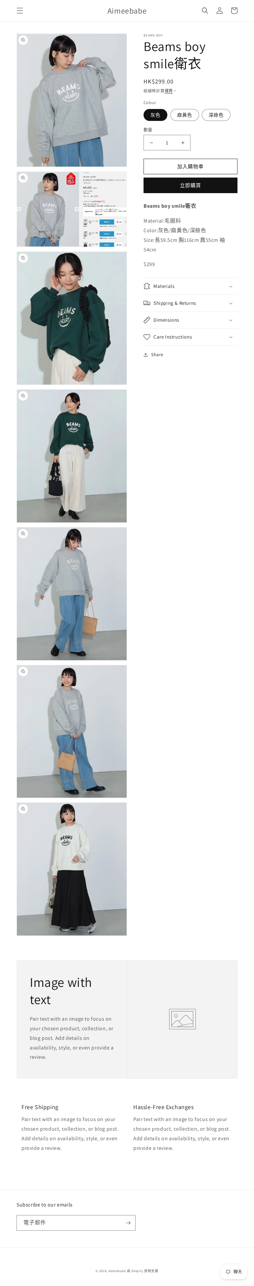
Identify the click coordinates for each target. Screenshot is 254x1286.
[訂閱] (128, 1223)
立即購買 (190, 185)
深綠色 (216, 115)
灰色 (155, 115)
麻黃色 (184, 115)
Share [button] (157, 354)
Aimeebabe (117, 1271)
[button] (20, 10)
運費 (169, 90)
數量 (148, 130)
